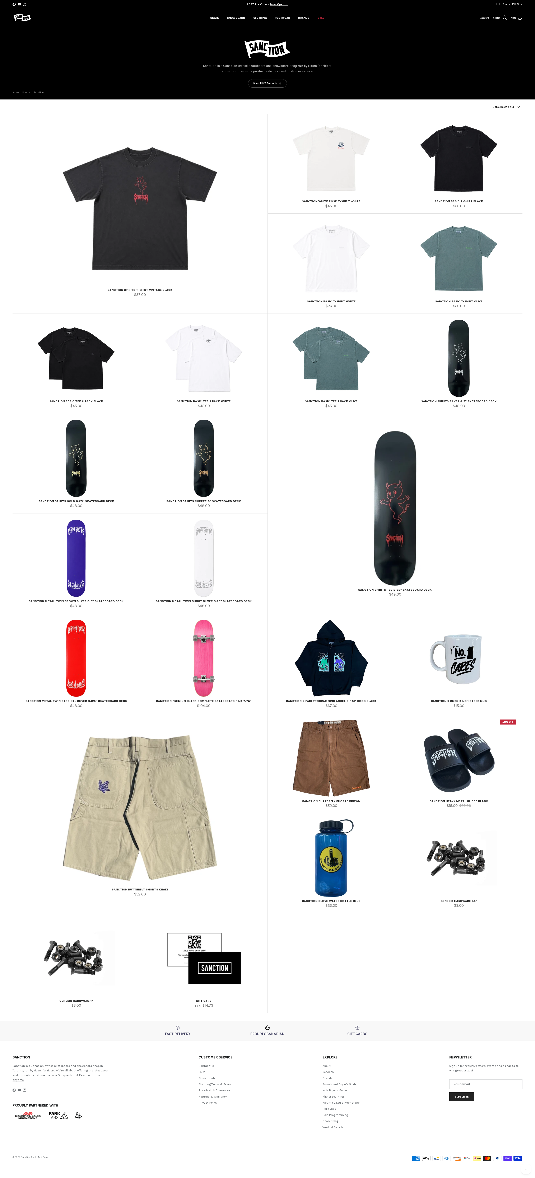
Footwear (282, 17)
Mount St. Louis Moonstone (340, 1102)
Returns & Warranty (213, 1096)
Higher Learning (333, 1096)
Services (328, 1072)
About (326, 1066)
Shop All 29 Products (265, 83)
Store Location (208, 1078)
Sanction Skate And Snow (34, 1157)
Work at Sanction (334, 1127)
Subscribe (462, 1096)
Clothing (260, 17)
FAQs (202, 1072)
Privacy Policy (208, 1102)
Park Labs (329, 1109)
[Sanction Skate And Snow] (22, 18)
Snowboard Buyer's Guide (339, 1084)
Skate (214, 17)
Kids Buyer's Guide (334, 1090)
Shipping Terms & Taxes (215, 1084)
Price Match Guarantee (214, 1090)
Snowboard (236, 17)
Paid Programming (335, 1115)
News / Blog (330, 1121)
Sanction (39, 92)
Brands (303, 17)
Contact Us (206, 1066)
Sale (321, 17)
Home (16, 92)
